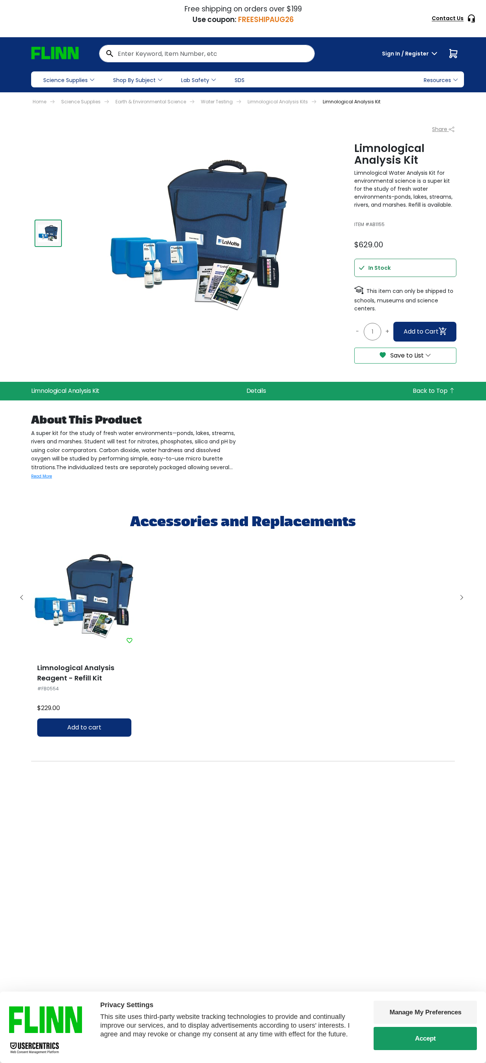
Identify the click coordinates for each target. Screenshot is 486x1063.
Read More (41, 476)
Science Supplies (65, 80)
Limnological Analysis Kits (278, 101)
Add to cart (84, 727)
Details (256, 390)
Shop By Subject (134, 80)
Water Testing (217, 101)
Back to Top (431, 390)
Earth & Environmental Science (150, 101)
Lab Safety (195, 80)
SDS (240, 80)
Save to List (407, 355)
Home (39, 101)
